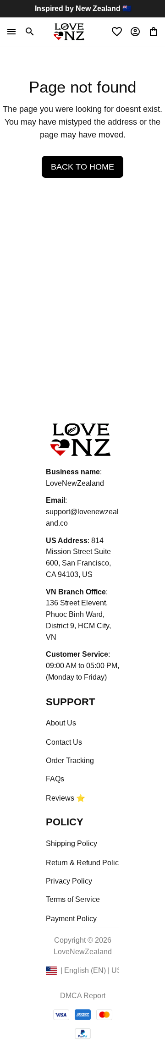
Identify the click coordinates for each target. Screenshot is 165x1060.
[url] (82, 517)
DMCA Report (82, 996)
